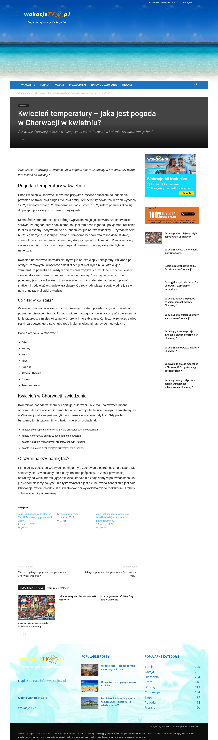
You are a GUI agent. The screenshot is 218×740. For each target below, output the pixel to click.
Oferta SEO (194, 726)
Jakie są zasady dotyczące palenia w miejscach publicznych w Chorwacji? (180, 383)
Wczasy (59, 84)
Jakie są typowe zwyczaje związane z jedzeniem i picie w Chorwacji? (181, 334)
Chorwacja (40, 92)
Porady (45, 84)
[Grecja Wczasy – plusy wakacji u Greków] (89, 686)
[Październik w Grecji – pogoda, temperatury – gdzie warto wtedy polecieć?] (89, 703)
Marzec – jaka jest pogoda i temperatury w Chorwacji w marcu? (42, 574)
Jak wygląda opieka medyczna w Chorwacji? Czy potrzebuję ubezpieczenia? (181, 367)
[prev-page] (20, 634)
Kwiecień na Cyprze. (68, 514)
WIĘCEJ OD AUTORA (58, 587)
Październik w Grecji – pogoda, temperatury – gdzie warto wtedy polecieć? (118, 702)
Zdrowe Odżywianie (104, 84)
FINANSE (127, 84)
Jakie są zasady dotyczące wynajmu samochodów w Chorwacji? (180, 302)
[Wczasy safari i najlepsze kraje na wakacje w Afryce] (89, 670)
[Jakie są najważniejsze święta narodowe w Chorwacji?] (36, 607)
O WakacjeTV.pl (187, 2)
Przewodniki (77, 84)
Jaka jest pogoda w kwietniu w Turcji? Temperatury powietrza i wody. (35, 517)
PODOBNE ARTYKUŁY (31, 587)
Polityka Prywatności (159, 726)
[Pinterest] (37, 157)
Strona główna (25, 92)
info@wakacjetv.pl (53, 681)
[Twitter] (29, 157)
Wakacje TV (27, 84)
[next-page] (26, 634)
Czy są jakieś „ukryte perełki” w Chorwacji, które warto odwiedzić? (181, 285)
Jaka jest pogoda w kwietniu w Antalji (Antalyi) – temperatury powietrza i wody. (112, 517)
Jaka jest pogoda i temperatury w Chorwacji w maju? (110, 574)
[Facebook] (21, 157)
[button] (196, 85)
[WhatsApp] (45, 157)
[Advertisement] (109, 55)
